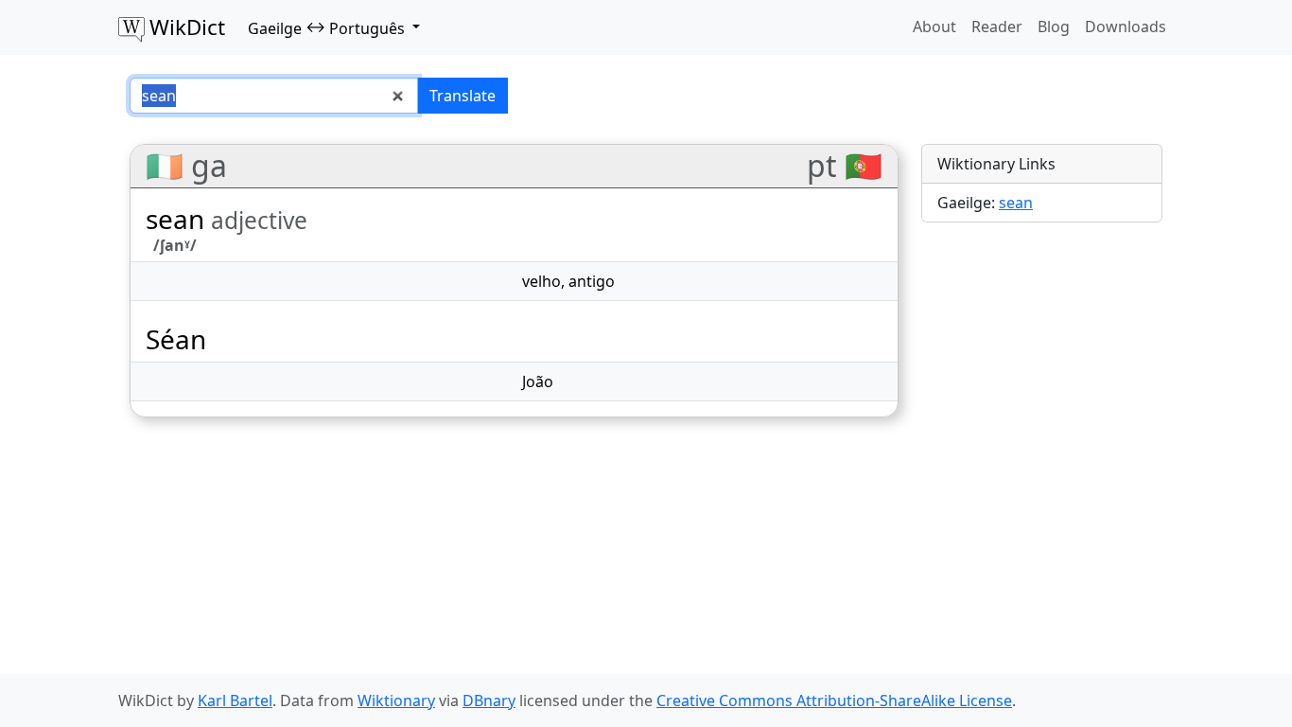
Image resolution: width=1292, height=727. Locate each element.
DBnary (489, 700)
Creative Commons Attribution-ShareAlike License (834, 700)
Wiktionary (396, 700)
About (934, 26)
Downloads (1125, 26)
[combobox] (274, 96)
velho (541, 281)
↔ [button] (326, 27)
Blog (1054, 26)
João (537, 381)
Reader (996, 26)
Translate (462, 95)
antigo (591, 281)
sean (1016, 202)
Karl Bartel (235, 700)
